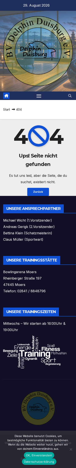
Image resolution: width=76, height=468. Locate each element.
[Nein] (71, 449)
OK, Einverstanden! (39, 455)
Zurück (38, 191)
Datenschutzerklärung (39, 461)
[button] (70, 96)
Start (6, 109)
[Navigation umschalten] (38, 96)
